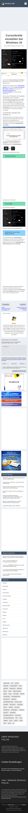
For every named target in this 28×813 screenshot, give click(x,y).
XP (13, 723)
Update (16, 720)
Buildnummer (13, 685)
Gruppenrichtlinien (7, 595)
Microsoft (12, 704)
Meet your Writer (6, 556)
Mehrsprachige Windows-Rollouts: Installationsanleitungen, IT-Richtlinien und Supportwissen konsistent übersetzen (12, 497)
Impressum (11, 806)
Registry (4, 612)
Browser (6, 685)
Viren (21, 720)
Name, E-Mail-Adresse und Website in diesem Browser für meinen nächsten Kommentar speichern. (14, 367)
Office (5, 707)
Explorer (16, 693)
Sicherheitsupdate (8, 715)
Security (4, 615)
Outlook (17, 707)
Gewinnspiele (6, 592)
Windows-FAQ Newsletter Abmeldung (14, 810)
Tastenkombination (9, 717)
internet (6, 704)
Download (12, 688)
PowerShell (14, 709)
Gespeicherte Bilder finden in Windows (11, 505)
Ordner (11, 707)
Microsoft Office (6, 605)
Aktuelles (5, 582)
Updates (4, 621)
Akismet (8, 359)
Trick (10, 720)
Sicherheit (12, 712)
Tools (4, 618)
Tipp (16, 717)
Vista (5, 723)
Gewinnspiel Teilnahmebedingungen (13, 808)
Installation (18, 701)
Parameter (6, 709)
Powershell (5, 608)
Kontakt (16, 806)
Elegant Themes (11, 804)
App (12, 683)
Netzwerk (20, 704)
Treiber (5, 720)
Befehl (17, 683)
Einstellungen (17, 691)
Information (5, 602)
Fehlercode (7, 696)
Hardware (5, 599)
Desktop (4, 589)
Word (9, 723)
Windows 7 (5, 634)
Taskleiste (18, 715)
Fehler (22, 693)
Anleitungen (13, 45)
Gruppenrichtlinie (8, 701)
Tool (20, 717)
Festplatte (6, 699)
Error (5, 693)
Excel (10, 693)
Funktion (13, 699)
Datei (20, 685)
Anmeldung (6, 683)
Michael (14, 323)
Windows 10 (18, 45)
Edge (10, 691)
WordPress (24, 804)
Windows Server (6, 625)
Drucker (19, 688)
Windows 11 (5, 628)
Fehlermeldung (16, 696)
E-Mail (5, 691)
